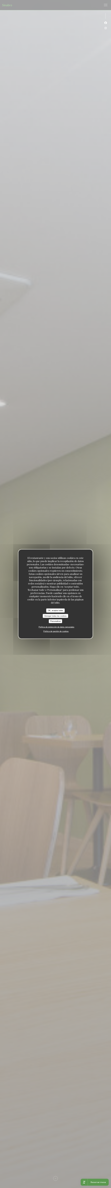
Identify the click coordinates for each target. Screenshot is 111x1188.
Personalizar (55, 621)
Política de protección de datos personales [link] (56, 627)
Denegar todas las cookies (55, 616)
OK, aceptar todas (55, 610)
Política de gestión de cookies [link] (56, 631)
